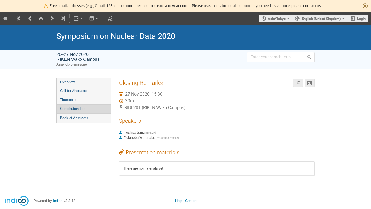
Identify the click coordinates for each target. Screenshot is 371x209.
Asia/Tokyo (277, 18)
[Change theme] (94, 18)
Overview (67, 82)
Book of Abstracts (74, 118)
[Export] (78, 18)
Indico (57, 200)
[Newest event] (62, 18)
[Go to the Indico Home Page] (5, 18)
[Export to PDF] (298, 83)
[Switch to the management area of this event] (110, 18)
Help (178, 200)
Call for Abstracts (73, 91)
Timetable (68, 100)
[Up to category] (41, 18)
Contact (191, 200)
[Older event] (30, 18)
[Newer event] (51, 18)
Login (361, 18)
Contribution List (73, 109)
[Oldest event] (19, 18)
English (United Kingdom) (321, 18)
